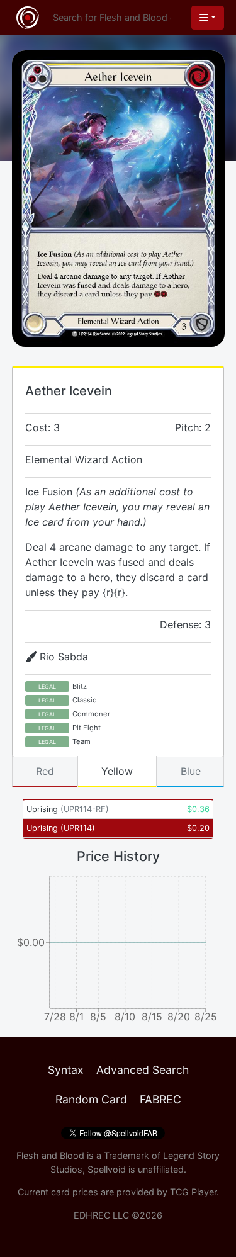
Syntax (66, 1069)
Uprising (67, 809)
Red (45, 771)
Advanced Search (142, 1069)
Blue (191, 771)
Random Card (91, 1099)
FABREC (160, 1099)
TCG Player (193, 1192)
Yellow (117, 771)
